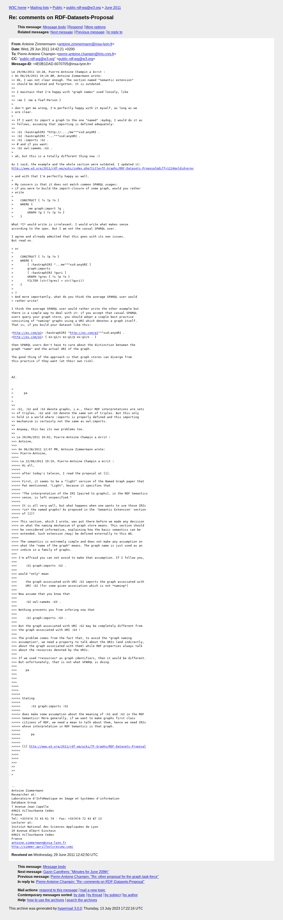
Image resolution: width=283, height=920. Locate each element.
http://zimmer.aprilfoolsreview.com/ (42, 846)
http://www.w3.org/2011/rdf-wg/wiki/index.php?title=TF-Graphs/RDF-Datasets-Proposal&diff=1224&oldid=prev (102, 168)
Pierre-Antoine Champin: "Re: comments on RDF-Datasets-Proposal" (90, 882)
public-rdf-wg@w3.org (83, 7)
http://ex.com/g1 (27, 332)
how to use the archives (45, 900)
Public (58, 7)
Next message (61, 32)
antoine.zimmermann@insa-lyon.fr (85, 44)
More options (95, 27)
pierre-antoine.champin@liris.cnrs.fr (86, 54)
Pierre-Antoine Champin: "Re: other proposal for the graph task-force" (105, 877)
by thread (95, 895)
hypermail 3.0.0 (70, 908)
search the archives (82, 900)
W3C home (18, 7)
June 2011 (113, 7)
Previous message (90, 32)
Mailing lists (39, 7)
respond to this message (58, 890)
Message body (54, 27)
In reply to (114, 32)
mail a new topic (92, 890)
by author (130, 895)
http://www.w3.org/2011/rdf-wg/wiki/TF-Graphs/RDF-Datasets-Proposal (87, 746)
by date (79, 895)
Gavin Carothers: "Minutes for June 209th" (76, 872)
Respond (75, 27)
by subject (113, 895)
